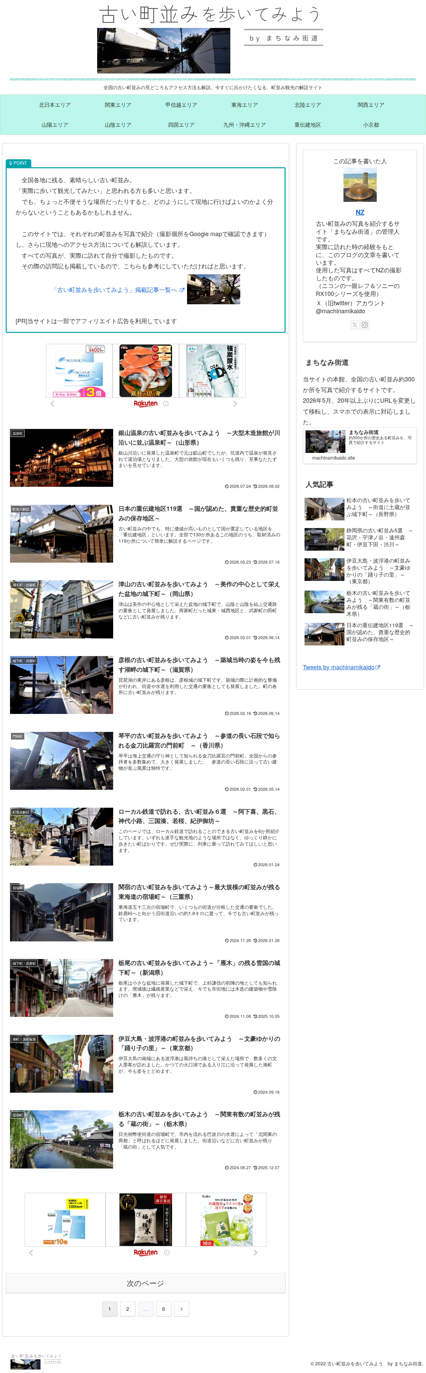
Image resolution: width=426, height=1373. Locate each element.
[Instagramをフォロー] (364, 325)
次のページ (145, 1283)
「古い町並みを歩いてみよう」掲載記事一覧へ (115, 289)
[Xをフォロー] (355, 325)
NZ (360, 212)
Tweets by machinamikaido (338, 666)
